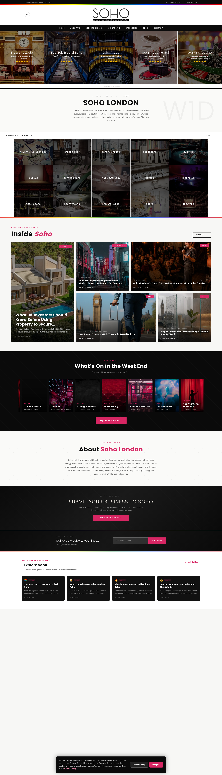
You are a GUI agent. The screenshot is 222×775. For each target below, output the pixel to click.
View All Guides (192, 562)
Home (62, 28)
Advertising (192, 2)
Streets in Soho (94, 28)
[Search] (27, 14)
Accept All (156, 765)
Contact (158, 28)
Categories (131, 28)
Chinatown (114, 28)
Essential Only (139, 765)
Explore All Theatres (111, 420)
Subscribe (157, 541)
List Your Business (174, 2)
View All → (211, 135)
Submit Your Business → (111, 518)
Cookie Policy (70, 769)
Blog (145, 28)
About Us (75, 28)
